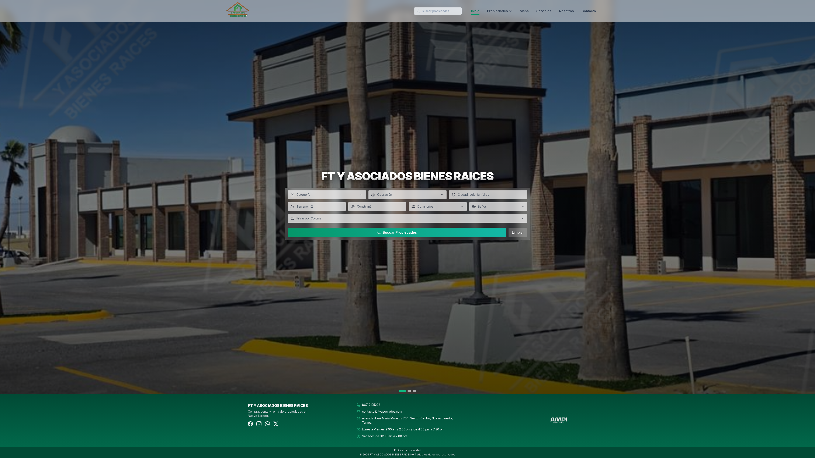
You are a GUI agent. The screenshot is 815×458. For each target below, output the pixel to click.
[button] (327, 194)
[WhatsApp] (267, 423)
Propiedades (497, 11)
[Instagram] (258, 423)
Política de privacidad (407, 450)
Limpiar (518, 232)
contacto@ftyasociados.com (382, 411)
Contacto (589, 11)
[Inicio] (253, 11)
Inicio (475, 11)
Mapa (524, 11)
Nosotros (566, 11)
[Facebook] (250, 423)
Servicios (543, 11)
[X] (275, 423)
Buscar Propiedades (400, 232)
